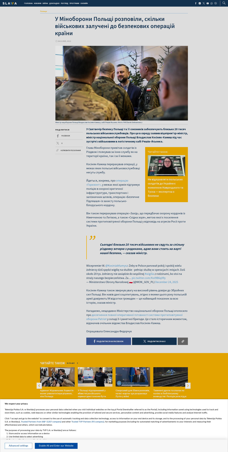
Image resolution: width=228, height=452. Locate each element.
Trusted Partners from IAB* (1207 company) (41, 422)
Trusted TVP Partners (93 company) (87, 422)
